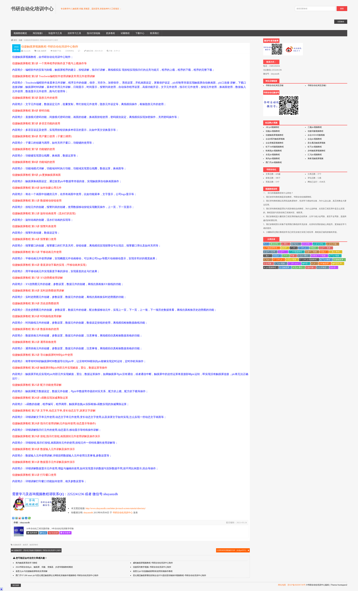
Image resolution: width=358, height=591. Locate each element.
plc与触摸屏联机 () (272, 248)
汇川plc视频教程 (315, 155)
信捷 (20, 40)
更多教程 (110, 33)
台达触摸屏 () (285, 267)
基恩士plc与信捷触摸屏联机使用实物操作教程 (153, 571)
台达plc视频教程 (315, 139)
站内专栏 (33, 533)
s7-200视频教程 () (296, 252)
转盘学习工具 (55, 33)
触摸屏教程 (34, 545)
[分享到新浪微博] (20, 518)
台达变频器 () (323, 267)
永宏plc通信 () (298, 267)
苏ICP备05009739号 (297, 585)
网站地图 (282, 585)
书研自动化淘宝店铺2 (317, 85)
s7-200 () (293, 248)
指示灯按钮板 (93, 33)
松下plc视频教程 (315, 147)
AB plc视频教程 (272, 127)
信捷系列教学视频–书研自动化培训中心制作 (152, 567)
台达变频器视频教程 (274, 143)
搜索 (342, 9)
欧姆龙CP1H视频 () (319, 256)
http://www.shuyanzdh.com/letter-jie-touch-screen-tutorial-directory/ (116, 508)
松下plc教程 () (326, 260)
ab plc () (314, 264)
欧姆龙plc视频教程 (274, 151)
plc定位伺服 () (333, 244)
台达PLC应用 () (270, 252)
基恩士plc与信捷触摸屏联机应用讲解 (31, 571)
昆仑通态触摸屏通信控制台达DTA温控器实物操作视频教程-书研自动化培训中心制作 (169, 575)
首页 (15, 40)
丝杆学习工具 (74, 33)
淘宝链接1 (38, 33)
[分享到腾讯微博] (23, 518)
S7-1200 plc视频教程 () (309, 260)
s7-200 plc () (304, 248)
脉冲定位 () (296, 244)
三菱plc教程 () (336, 252)
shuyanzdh (26, 51)
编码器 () (306, 264)
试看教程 (125, 33)
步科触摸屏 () (325, 264)
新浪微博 (66, 533)
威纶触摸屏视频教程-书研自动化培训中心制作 (153, 563)
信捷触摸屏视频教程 (274, 135)
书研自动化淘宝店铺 (274, 85)
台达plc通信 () (304, 256)
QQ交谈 (54, 533)
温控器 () (334, 267)
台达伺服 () (268, 264)
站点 (44, 533)
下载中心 (139, 33)
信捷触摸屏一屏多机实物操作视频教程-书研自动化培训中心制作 (37, 550)
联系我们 (154, 33)
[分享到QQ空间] (16, 518)
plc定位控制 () (319, 244)
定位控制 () (307, 244)
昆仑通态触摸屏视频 (316, 143)
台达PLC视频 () (326, 248)
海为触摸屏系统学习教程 (26, 563)
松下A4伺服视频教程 (275, 147)
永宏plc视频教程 (273, 155)
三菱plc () (268, 256)
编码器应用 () (338, 264)
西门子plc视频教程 (274, 162)
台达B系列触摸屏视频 (275, 139)
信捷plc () (324, 252)
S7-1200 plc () (279, 260)
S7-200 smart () (294, 264)
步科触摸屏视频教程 (316, 151)
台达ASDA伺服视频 (316, 135)
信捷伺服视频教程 (315, 131)
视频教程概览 (20, 33)
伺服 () (293, 256)
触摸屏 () (285, 248)
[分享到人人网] (26, 518)
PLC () (266, 244)
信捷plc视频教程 (273, 131)
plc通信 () (286, 244)
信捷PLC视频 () (312, 252)
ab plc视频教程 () (271, 267)
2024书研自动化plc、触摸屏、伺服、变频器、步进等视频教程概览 (44, 567)
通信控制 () (275, 244)
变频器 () (314, 248)
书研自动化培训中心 (123, 512)
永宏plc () (277, 256)
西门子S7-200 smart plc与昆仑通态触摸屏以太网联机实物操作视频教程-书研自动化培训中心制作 (57, 575)
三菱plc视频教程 (315, 127)
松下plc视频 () (335, 256)
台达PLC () (283, 252)
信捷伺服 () (311, 267)
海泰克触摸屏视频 (315, 158)
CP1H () (286, 256)
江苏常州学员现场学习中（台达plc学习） (232, 550)
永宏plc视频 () (292, 260)
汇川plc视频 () (281, 264)
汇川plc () (268, 260)
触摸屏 (43, 51)
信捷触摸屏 (17, 545)
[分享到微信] (29, 518)
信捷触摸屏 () (339, 260)
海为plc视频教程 (273, 158)
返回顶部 (15, 585)
